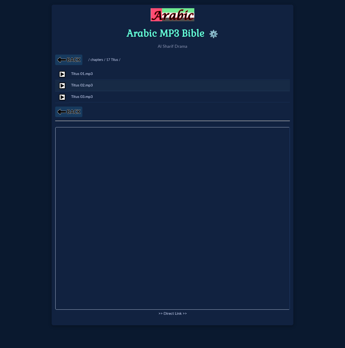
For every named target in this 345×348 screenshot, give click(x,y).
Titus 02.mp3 (82, 85)
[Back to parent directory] (68, 60)
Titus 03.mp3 (82, 97)
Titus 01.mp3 (82, 74)
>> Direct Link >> (172, 313)
